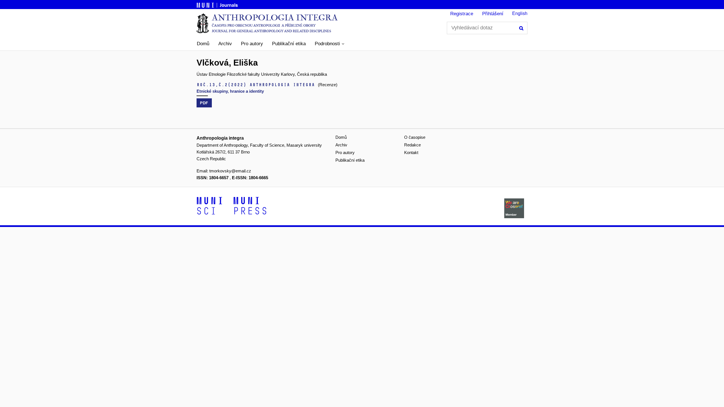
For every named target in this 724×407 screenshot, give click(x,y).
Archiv (225, 43)
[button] (329, 44)
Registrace (461, 13)
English (519, 13)
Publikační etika (289, 43)
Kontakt (411, 152)
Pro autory (252, 43)
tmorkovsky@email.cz (230, 170)
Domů (203, 43)
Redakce (412, 144)
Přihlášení (492, 13)
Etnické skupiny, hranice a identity (230, 91)
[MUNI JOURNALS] (218, 4)
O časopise (414, 137)
